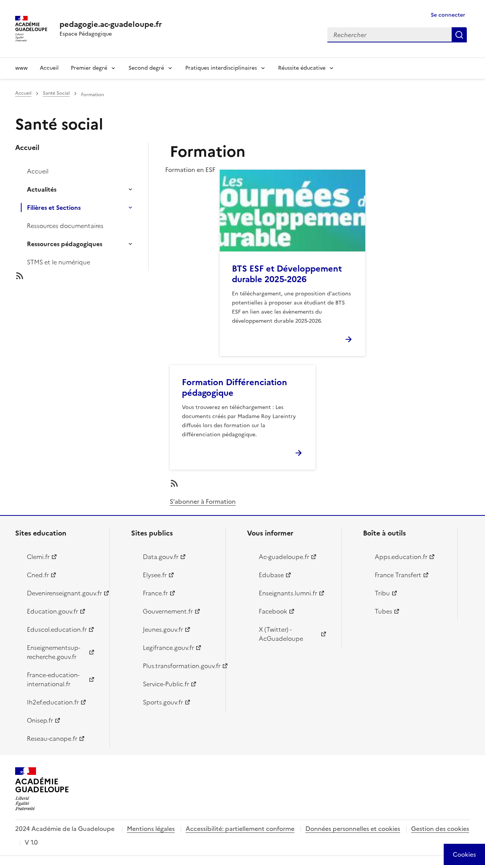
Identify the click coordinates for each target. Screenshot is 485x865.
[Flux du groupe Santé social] (88, 275)
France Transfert (398, 574)
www (21, 68)
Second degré (146, 68)
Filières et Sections (54, 207)
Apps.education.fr (401, 556)
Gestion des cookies (440, 828)
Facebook (273, 611)
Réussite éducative (301, 68)
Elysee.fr (155, 574)
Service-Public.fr (166, 684)
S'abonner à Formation (203, 501)
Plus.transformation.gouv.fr (180, 665)
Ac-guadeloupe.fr (284, 556)
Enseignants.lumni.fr (288, 593)
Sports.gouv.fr (163, 702)
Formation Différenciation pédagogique (234, 387)
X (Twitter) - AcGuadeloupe (281, 634)
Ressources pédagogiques (64, 243)
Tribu (382, 593)
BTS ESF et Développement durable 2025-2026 (287, 274)
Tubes (383, 611)
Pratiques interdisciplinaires (221, 68)
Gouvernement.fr (168, 611)
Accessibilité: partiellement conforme (240, 828)
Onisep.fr (40, 720)
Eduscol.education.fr (57, 629)
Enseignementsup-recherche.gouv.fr (53, 652)
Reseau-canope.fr (52, 738)
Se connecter (448, 15)
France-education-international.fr (53, 679)
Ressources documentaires (65, 225)
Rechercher (459, 34)
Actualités (41, 189)
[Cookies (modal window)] (464, 854)
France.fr (155, 593)
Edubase (271, 574)
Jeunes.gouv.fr (163, 629)
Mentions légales (151, 828)
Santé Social (56, 93)
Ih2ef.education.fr (53, 702)
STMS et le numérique (58, 262)
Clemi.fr (38, 556)
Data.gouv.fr (160, 556)
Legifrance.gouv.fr (168, 647)
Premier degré (89, 68)
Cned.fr (38, 574)
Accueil (49, 68)
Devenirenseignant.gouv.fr (64, 593)
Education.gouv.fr (52, 611)
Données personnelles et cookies (352, 828)
